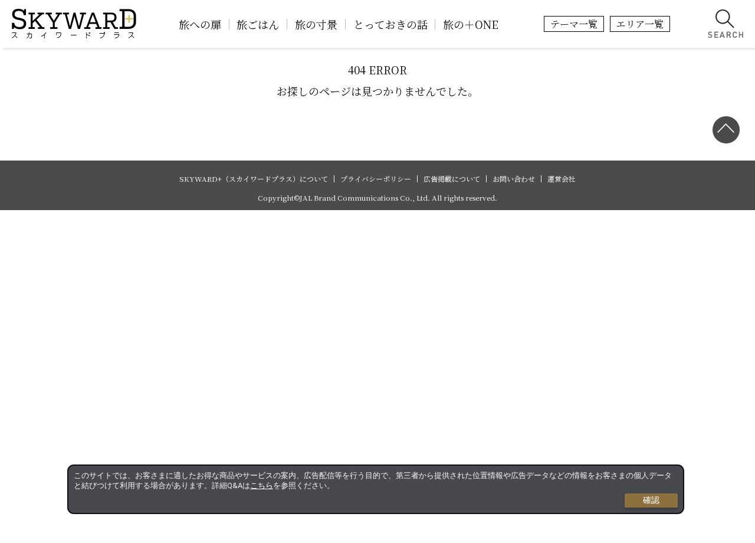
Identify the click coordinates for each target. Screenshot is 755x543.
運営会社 (561, 178)
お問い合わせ (514, 178)
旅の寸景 (316, 24)
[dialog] (376, 489)
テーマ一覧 (574, 24)
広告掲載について (452, 178)
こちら (261, 485)
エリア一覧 (640, 24)
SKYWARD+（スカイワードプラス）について (253, 178)
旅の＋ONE (470, 24)
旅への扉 (200, 24)
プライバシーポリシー (375, 178)
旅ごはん (258, 24)
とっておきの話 (390, 24)
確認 (651, 500)
